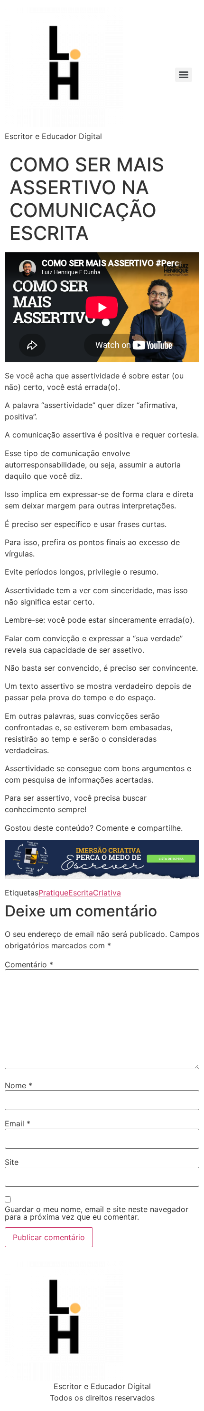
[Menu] (183, 75)
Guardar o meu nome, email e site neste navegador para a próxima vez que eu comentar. (96, 1213)
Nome (18, 1085)
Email (17, 1123)
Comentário (29, 964)
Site (12, 1162)
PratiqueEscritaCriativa (79, 892)
